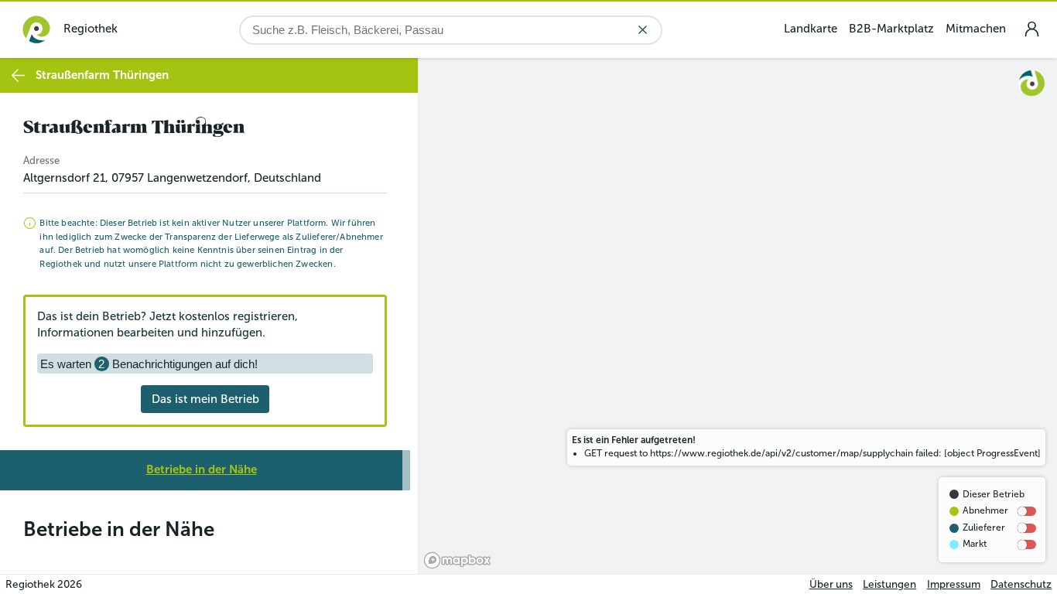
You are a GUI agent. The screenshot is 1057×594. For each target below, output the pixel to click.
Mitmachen (976, 29)
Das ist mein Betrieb (205, 399)
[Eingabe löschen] (643, 30)
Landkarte (810, 29)
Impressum (953, 584)
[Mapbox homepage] (457, 560)
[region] (738, 316)
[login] (1031, 29)
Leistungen (889, 584)
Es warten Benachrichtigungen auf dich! (149, 363)
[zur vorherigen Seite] (18, 75)
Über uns (831, 584)
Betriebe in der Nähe (201, 469)
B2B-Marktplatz (891, 29)
